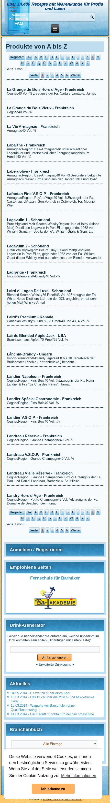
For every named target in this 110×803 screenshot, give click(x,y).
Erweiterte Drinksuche (55, 664)
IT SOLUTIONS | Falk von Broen (62, 799)
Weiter (75, 75)
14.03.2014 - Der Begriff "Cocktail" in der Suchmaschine (52, 714)
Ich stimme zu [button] (53, 789)
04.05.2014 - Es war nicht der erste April (40, 693)
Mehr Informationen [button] (78, 776)
